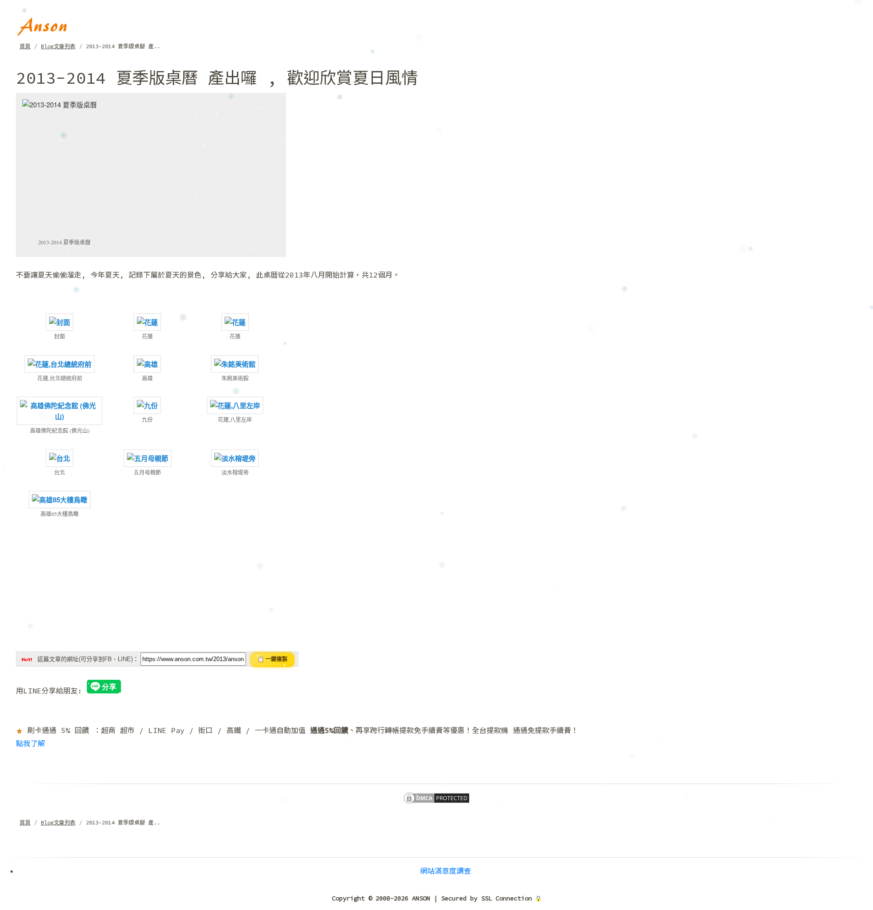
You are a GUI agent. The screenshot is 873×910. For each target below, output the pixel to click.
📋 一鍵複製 (272, 659)
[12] (235, 457)
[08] (147, 404)
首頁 (25, 46)
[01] (59, 321)
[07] (59, 410)
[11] (147, 457)
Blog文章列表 (58, 46)
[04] (60, 363)
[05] (147, 363)
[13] (59, 499)
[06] (235, 363)
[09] (235, 404)
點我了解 (30, 743)
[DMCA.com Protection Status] (436, 797)
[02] (147, 321)
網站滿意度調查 (445, 870)
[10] (59, 457)
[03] (235, 321)
